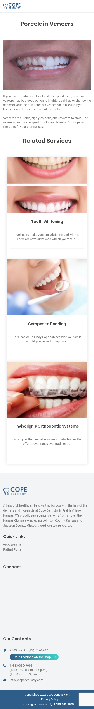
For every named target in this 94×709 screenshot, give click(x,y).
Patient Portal (12, 549)
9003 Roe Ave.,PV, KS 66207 (29, 650)
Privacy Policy (49, 699)
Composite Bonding (47, 324)
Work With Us (12, 545)
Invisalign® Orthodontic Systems (47, 426)
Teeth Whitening (47, 221)
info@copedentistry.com (26, 680)
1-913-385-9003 (21, 665)
